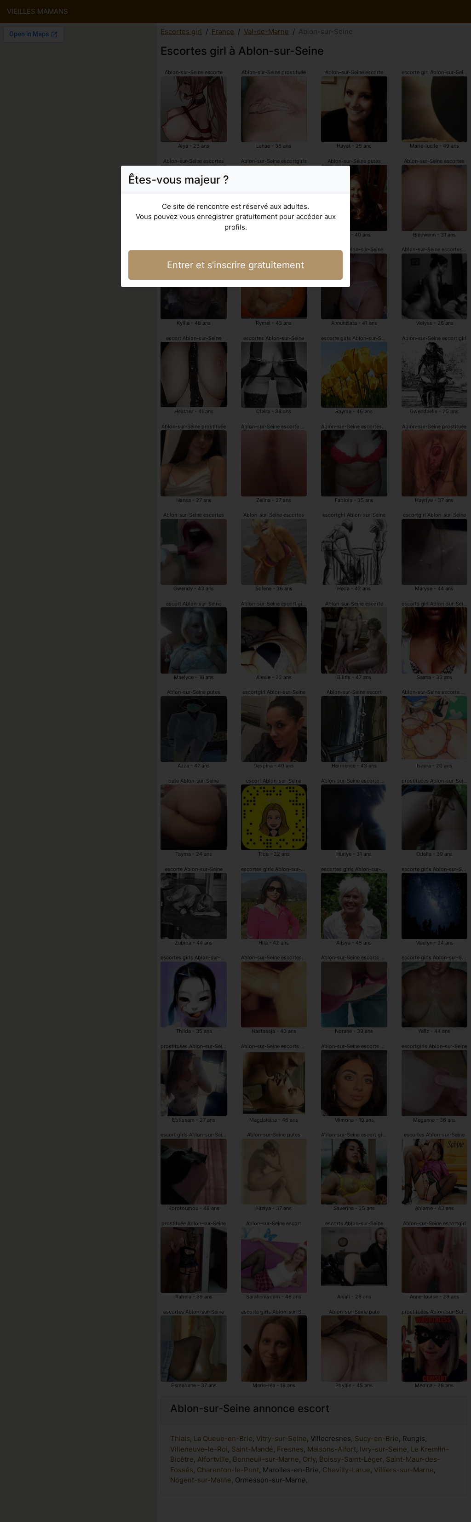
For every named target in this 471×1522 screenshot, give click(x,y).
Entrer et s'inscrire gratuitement (235, 265)
